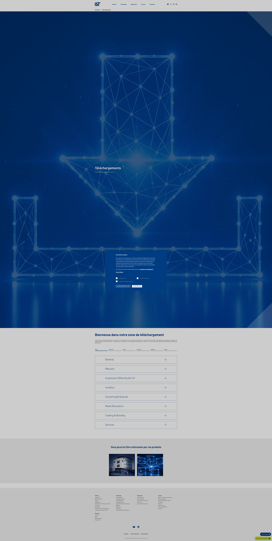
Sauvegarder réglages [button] (123, 286)
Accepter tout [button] (137, 286)
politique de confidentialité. (146, 269)
